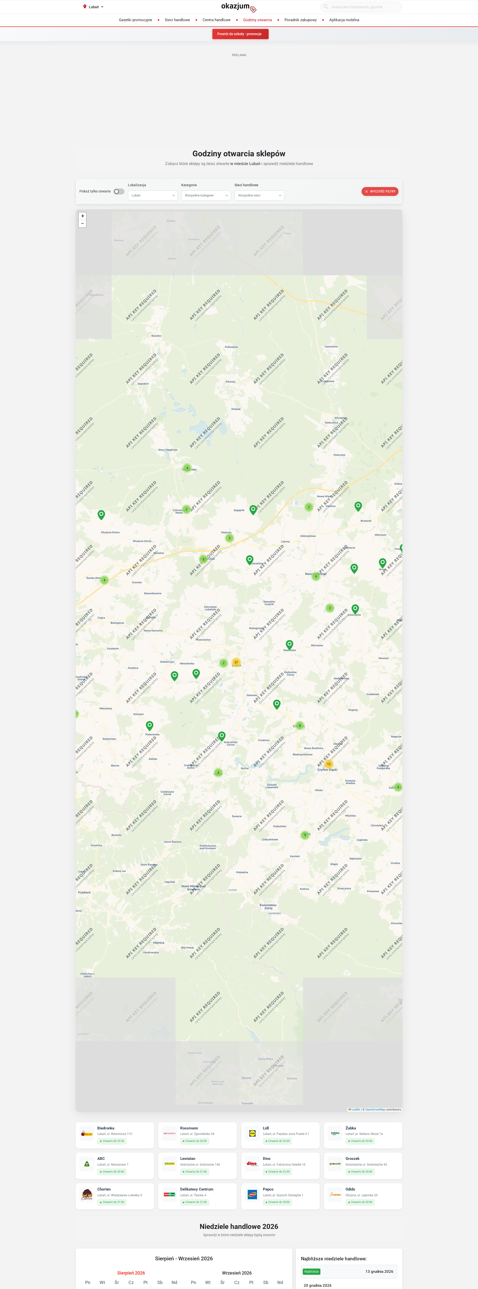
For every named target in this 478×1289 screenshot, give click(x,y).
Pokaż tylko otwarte (95, 191)
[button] (236, 662)
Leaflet (355, 1109)
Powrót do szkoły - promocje (239, 34)
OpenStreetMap (375, 1109)
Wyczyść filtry (383, 191)
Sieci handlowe (246, 185)
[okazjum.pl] (239, 8)
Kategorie (189, 185)
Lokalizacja (137, 185)
